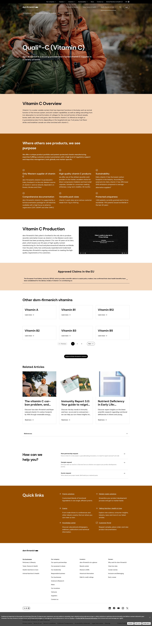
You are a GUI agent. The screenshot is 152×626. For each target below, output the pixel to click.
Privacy (72, 618)
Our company (55, 559)
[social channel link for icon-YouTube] (118, 608)
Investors (82, 559)
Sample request (66, 462)
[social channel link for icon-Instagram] (123, 608)
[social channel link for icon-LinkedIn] (109, 608)
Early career (112, 577)
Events (64, 508)
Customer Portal (105, 523)
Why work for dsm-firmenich (117, 562)
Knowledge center (69, 523)
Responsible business (58, 573)
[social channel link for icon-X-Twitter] (127, 608)
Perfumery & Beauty (29, 562)
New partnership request (69, 453)
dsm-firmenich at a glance (88, 562)
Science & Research (57, 581)
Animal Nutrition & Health (31, 573)
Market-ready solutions (107, 494)
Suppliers (54, 596)
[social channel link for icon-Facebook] (114, 608)
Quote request (66, 473)
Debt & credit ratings (87, 577)
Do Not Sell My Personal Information (86, 618)
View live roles (112, 566)
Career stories (113, 570)
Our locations (55, 588)
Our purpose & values (58, 566)
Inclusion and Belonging (116, 573)
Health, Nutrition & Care (41, 13)
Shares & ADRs (84, 570)
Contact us (54, 599)
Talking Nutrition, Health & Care (110, 508)
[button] (120, 7)
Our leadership (56, 570)
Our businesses (27, 13)
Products (53, 13)
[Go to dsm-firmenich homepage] (30, 7)
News (53, 584)
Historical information (87, 573)
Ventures (54, 592)
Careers (110, 559)
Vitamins (61, 13)
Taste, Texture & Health (30, 566)
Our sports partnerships (59, 562)
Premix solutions (68, 494)
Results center (84, 566)
